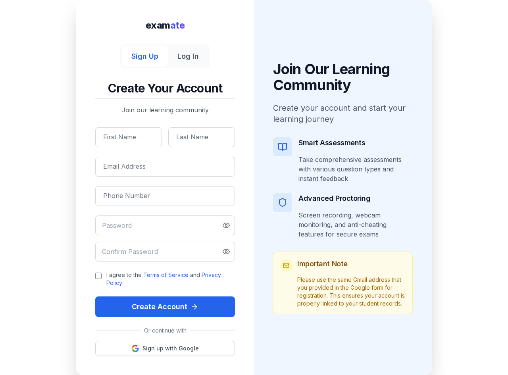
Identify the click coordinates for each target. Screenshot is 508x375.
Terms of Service (166, 274)
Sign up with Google (170, 348)
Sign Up (144, 56)
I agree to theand (163, 278)
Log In (188, 56)
